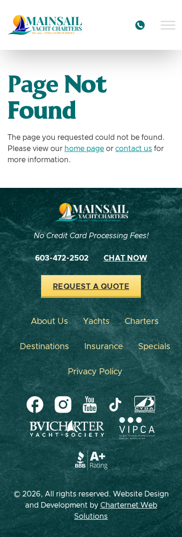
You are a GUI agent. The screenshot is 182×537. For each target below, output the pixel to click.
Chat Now (125, 258)
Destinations (44, 347)
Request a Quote (91, 286)
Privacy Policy (95, 372)
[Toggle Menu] (168, 25)
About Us (49, 321)
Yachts (96, 321)
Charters (142, 321)
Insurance (103, 347)
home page (84, 148)
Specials (154, 347)
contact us (133, 148)
